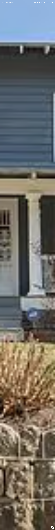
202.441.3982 (43, 2)
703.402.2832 (48, 2)
